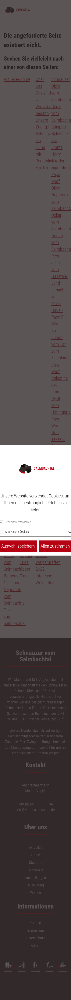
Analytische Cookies (17, 531)
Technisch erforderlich (18, 522)
